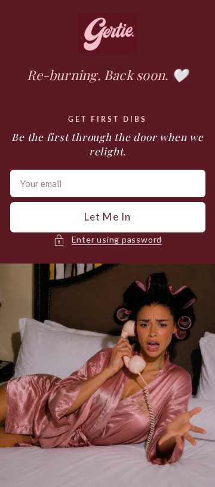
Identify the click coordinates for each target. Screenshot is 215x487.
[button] (107, 239)
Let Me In (107, 217)
